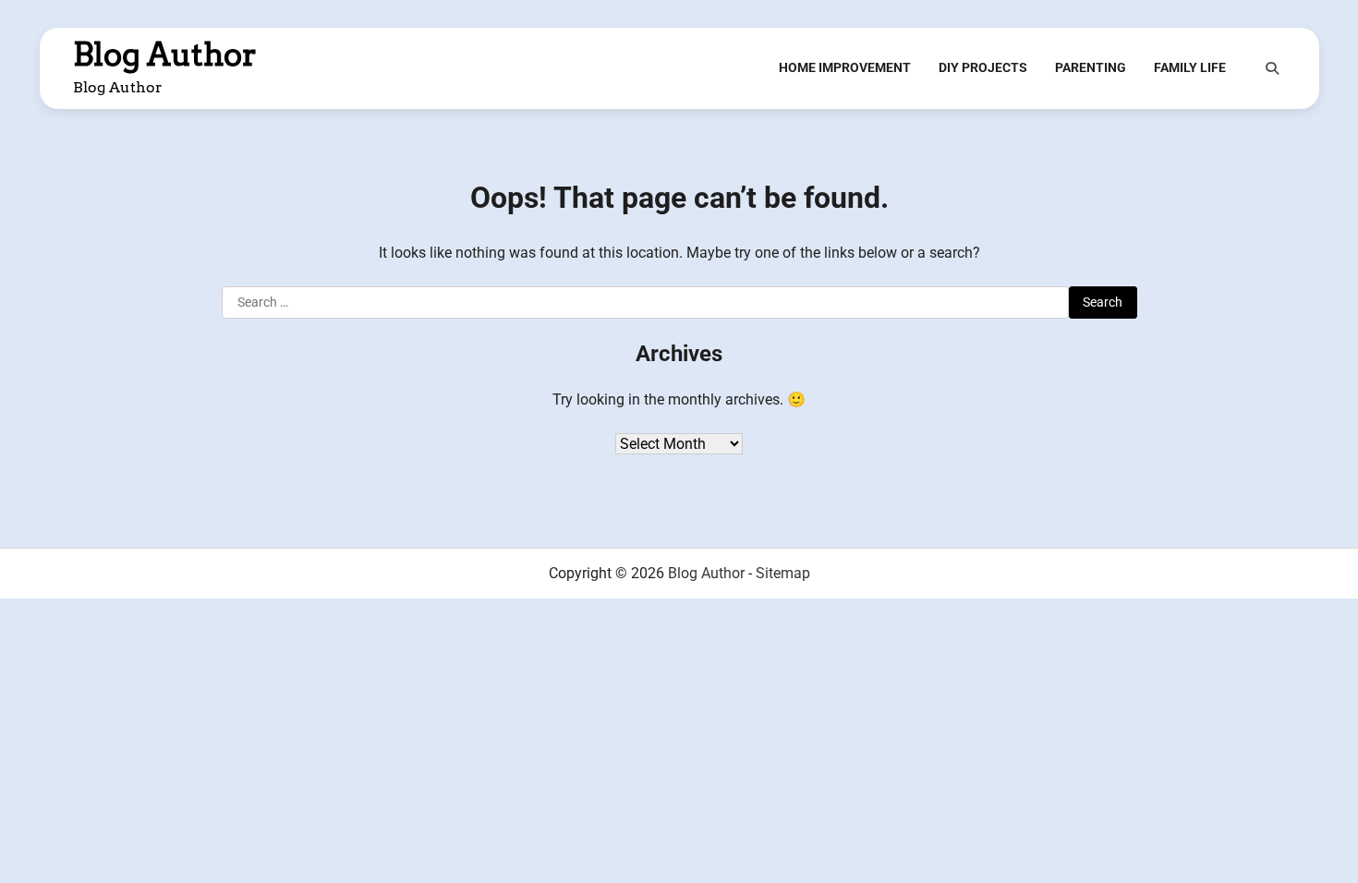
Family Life (1190, 67)
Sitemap (783, 573)
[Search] (1272, 68)
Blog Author (165, 54)
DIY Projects (983, 67)
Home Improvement (845, 67)
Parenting (1090, 67)
